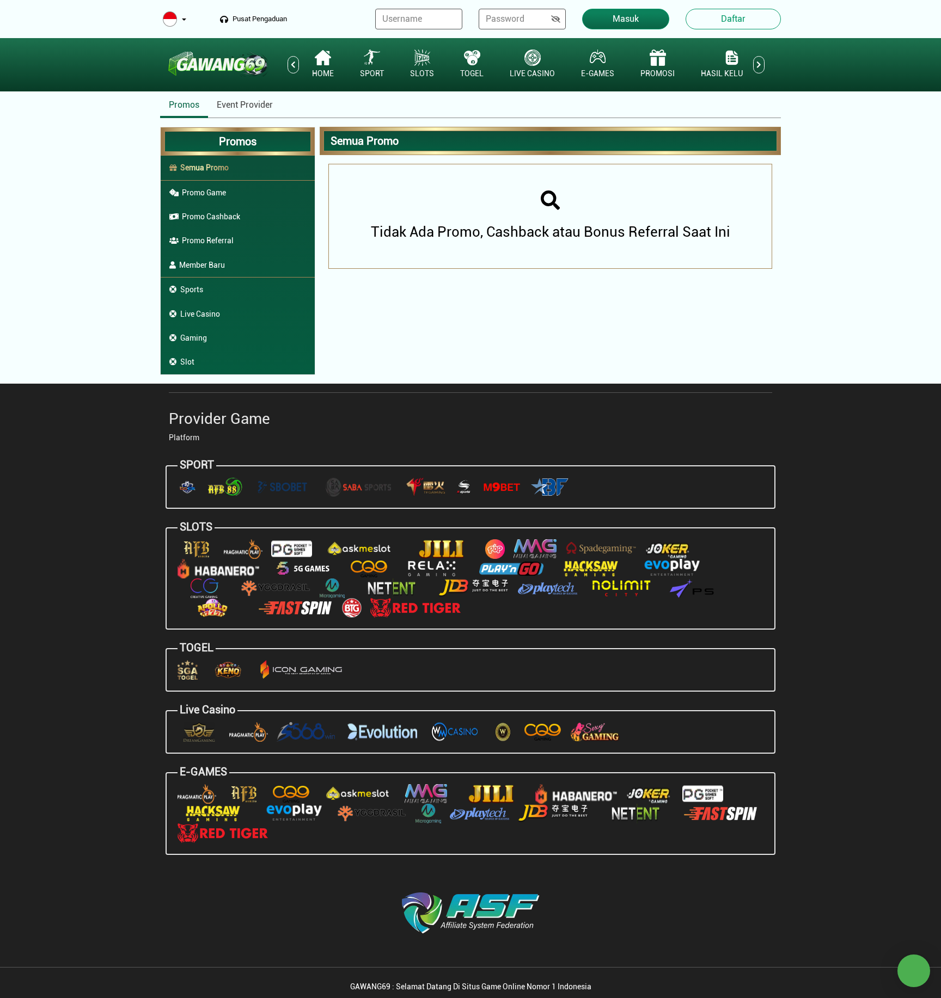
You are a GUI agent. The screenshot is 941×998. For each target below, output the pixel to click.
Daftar (733, 19)
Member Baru (202, 265)
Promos (184, 105)
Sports (191, 289)
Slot (187, 362)
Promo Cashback (211, 216)
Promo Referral (208, 240)
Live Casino (200, 314)
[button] (174, 20)
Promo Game (204, 192)
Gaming (193, 338)
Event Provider (245, 105)
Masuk (626, 19)
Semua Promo (204, 167)
